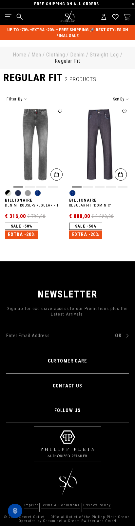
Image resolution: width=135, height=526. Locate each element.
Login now (91, 348)
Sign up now (67, 329)
